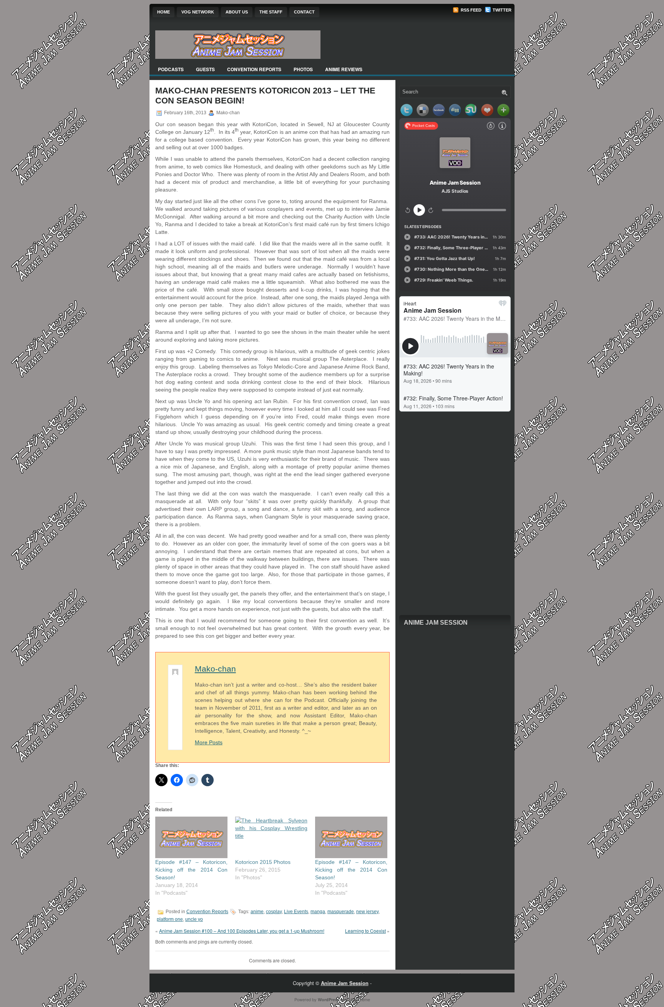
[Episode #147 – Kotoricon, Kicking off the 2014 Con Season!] (191, 837)
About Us (237, 12)
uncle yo (194, 919)
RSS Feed (470, 10)
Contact (304, 12)
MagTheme (359, 999)
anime (257, 911)
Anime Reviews (343, 69)
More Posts (208, 742)
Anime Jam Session (436, 622)
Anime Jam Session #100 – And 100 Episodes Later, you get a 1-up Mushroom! (241, 930)
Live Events (296, 911)
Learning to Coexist (365, 930)
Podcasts (171, 69)
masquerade (340, 911)
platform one (170, 919)
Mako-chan (215, 668)
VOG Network (197, 12)
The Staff (270, 12)
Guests (205, 69)
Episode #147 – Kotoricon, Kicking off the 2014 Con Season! (191, 869)
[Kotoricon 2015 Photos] (271, 837)
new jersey (367, 911)
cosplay (274, 911)
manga (317, 911)
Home (163, 12)
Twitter (501, 10)
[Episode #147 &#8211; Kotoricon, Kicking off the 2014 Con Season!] (351, 837)
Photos (303, 69)
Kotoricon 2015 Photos (262, 862)
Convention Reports (254, 69)
